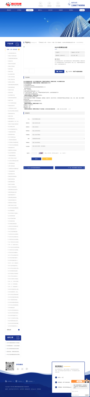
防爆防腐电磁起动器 (12, 192)
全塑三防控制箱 (11, 76)
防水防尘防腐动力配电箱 (13, 110)
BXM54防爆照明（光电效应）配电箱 (13, 291)
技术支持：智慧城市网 (25, 389)
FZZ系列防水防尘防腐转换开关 (13, 234)
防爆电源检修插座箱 (12, 97)
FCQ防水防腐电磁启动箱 (13, 160)
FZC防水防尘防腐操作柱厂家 (13, 236)
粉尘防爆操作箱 (11, 95)
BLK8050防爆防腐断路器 (13, 207)
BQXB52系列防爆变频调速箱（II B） (13, 312)
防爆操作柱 (10, 61)
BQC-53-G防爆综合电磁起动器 (13, 318)
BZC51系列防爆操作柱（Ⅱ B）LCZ (13, 265)
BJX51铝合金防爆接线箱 (13, 304)
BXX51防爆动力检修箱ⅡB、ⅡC (13, 273)
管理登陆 (39, 389)
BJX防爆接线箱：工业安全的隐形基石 (13, 345)
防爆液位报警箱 (11, 82)
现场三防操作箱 (11, 79)
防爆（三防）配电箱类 (12, 49)
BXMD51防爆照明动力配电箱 (13, 289)
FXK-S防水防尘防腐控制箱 (13, 247)
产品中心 (30, 10)
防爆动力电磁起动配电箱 (13, 124)
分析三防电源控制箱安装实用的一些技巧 (13, 348)
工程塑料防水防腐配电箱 (13, 168)
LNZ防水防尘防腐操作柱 (13, 226)
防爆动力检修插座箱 (12, 186)
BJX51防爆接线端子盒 (12, 129)
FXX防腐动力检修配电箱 (13, 142)
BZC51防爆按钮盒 (12, 137)
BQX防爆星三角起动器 (77, 167)
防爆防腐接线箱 (11, 181)
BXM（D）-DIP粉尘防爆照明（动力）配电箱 (13, 281)
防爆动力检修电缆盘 (12, 55)
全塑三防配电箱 (11, 165)
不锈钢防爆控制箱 (12, 131)
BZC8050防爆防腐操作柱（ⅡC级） (13, 257)
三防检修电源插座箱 (12, 139)
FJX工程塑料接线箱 (12, 103)
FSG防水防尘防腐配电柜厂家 (13, 252)
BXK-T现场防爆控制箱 (12, 299)
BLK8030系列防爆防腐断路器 (13, 323)
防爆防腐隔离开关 (12, 194)
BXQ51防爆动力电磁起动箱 (13, 213)
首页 (45, 42)
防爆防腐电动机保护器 (12, 189)
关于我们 (19, 10)
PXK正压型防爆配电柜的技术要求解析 (13, 354)
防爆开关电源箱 (11, 184)
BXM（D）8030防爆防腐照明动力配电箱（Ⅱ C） (13, 284)
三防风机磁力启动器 (12, 108)
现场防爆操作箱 (11, 173)
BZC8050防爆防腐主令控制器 (13, 260)
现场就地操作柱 (11, 105)
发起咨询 (86, 395)
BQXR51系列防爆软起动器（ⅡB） (13, 310)
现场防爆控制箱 (11, 134)
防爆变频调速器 (11, 87)
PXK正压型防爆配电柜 (12, 231)
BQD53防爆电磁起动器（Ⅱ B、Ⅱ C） (13, 320)
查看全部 (9, 329)
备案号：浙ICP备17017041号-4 (12, 389)
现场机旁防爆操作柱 (12, 200)
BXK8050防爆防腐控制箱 (13, 297)
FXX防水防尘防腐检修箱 (13, 144)
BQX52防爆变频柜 (12, 218)
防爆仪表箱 (10, 116)
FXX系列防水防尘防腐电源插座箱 (13, 239)
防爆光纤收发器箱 (12, 63)
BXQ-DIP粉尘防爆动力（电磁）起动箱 (13, 276)
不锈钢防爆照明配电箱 (12, 58)
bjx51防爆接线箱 (11, 215)
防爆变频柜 (10, 68)
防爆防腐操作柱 (11, 118)
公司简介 (10, 381)
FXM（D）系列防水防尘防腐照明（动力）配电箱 (13, 244)
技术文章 (50, 10)
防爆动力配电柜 (11, 66)
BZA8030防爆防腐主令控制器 (13, 325)
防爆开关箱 (10, 100)
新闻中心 (40, 10)
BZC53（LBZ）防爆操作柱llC (13, 263)
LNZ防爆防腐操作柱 (12, 53)
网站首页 (9, 10)
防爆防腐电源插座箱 (12, 197)
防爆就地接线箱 (11, 179)
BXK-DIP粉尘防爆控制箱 (13, 294)
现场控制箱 (10, 92)
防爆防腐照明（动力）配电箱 (13, 121)
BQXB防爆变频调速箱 (35, 167)
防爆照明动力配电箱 (12, 150)
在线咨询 (61, 71)
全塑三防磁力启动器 (12, 158)
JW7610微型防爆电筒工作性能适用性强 (13, 342)
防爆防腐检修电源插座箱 (13, 84)
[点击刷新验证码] (41, 153)
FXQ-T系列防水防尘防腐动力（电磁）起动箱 (13, 242)
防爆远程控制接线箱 (12, 176)
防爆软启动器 (11, 89)
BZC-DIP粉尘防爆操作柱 (13, 255)
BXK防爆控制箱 (11, 221)
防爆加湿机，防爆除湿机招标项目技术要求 (13, 351)
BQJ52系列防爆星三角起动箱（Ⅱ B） (13, 315)
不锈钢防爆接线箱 (12, 155)
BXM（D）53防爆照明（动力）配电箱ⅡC (13, 286)
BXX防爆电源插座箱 (12, 223)
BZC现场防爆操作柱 (12, 228)
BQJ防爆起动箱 (11, 126)
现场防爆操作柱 (11, 147)
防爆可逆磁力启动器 (12, 205)
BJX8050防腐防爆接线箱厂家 (13, 302)
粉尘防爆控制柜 (11, 74)
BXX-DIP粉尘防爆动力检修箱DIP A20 (13, 268)
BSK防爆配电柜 (11, 307)
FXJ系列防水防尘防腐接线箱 (13, 249)
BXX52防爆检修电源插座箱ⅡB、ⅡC (13, 270)
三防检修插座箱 (11, 171)
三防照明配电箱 (11, 163)
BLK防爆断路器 (11, 210)
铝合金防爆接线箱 (12, 152)
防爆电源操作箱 (11, 113)
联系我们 (71, 10)
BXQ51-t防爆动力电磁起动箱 (13, 278)
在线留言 (61, 10)
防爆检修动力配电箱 (12, 202)
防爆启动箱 (10, 71)
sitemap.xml (33, 389)
